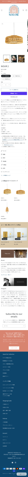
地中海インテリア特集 (8, 391)
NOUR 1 (2, 198)
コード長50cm (5, 76)
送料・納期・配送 (7, 410)
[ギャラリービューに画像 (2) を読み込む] (14, 59)
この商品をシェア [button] (7, 175)
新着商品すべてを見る (8, 360)
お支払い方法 (6, 407)
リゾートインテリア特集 (8, 388)
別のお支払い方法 (14, 96)
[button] (1, 10)
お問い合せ (5, 413)
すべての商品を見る (7, 357)
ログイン (5, 440)
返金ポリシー (6, 376)
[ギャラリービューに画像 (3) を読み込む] (21, 59)
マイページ (5, 436)
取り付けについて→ (8, 144)
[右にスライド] (26, 59)
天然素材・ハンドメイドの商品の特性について (12, 139)
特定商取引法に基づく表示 (9, 428)
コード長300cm (6, 79)
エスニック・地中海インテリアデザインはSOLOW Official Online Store (15, 473)
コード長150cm (16, 76)
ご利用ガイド (6, 404)
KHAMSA (2, 216)
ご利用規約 (5, 422)
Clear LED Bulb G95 (5, 242)
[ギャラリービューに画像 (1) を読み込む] (6, 59)
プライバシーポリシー (8, 425)
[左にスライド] (1, 59)
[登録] (23, 325)
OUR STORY (14, 348)
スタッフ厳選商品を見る (8, 364)
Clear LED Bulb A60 (18, 242)
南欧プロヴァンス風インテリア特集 (7, 394)
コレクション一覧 (5, 274)
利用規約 (5, 373)
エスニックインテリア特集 (9, 384)
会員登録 (5, 446)
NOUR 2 (15, 198)
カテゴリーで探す (7, 367)
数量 (2, 82)
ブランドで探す (6, 370)
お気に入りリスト (7, 443)
